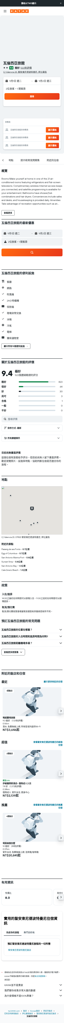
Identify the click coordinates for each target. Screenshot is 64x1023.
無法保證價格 (40, 976)
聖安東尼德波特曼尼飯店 (19, 950)
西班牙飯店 (47, 1011)
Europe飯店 (35, 1011)
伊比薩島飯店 (27, 1013)
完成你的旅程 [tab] (12, 932)
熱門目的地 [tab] (29, 932)
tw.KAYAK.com (14, 1011)
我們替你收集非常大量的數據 (19, 990)
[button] (60, 3)
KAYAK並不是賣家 (13, 985)
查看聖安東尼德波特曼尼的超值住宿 (48, 743)
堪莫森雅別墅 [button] (9, 843)
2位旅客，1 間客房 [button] (16, 88)
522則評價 (26, 67)
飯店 (25, 1011)
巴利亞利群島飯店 (11, 1013)
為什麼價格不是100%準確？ (19, 995)
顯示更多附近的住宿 (53, 681)
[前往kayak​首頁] (19, 11)
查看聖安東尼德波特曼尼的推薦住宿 (48, 806)
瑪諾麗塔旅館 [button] (9, 717)
